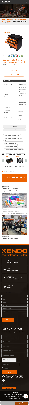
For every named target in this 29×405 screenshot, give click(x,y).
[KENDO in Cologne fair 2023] (14, 233)
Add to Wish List (13, 74)
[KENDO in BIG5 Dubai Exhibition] (14, 206)
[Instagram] (21, 376)
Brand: (4, 64)
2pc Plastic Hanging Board (19, 166)
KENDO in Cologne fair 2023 (10, 188)
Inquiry (13, 70)
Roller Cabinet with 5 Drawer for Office (13, 139)
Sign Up (9, 372)
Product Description (9, 81)
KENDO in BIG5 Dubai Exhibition (10, 210)
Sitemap (21, 396)
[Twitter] (12, 376)
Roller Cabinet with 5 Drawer (12, 135)
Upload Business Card (9, 360)
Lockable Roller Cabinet (10, 146)
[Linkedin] (8, 376)
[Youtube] (16, 376)
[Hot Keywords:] (3, 171)
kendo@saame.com (12, 270)
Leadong (16, 396)
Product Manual (8, 388)
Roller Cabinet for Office (10, 143)
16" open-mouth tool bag (9, 166)
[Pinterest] (3, 380)
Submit (7, 319)
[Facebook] (3, 376)
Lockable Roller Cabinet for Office (13, 149)
